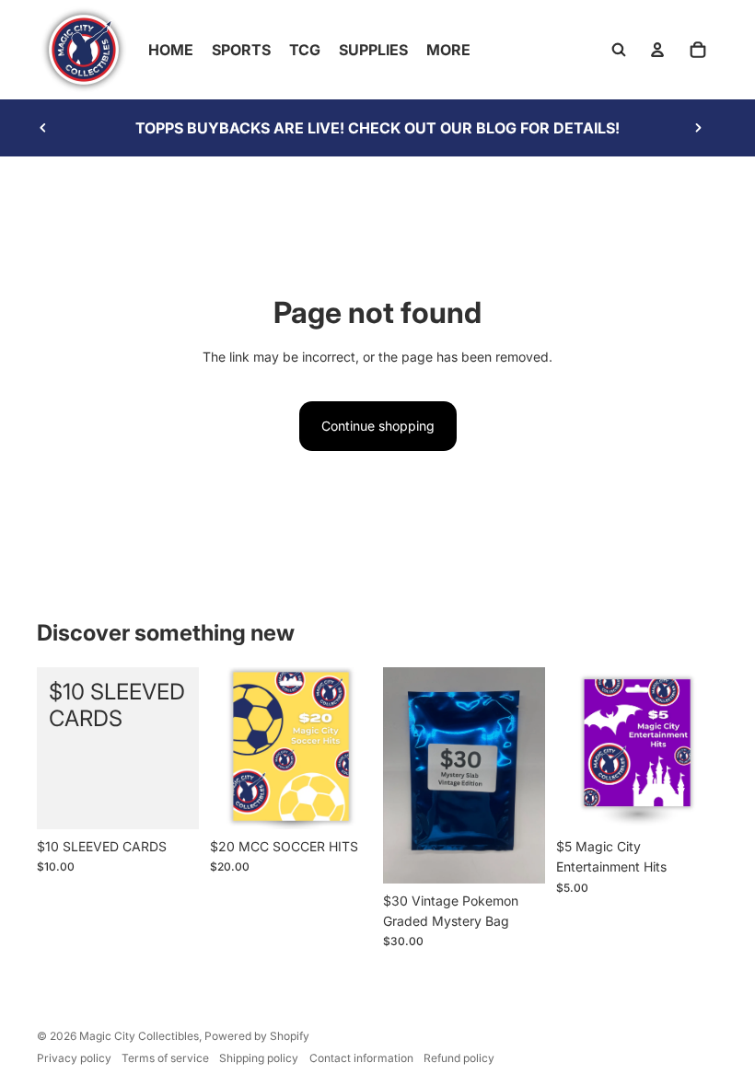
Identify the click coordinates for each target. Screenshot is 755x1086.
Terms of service (165, 1058)
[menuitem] (448, 49)
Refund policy (459, 1058)
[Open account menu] (657, 49)
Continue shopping (378, 425)
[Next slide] (698, 128)
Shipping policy (258, 1058)
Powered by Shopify (256, 1036)
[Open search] (618, 49)
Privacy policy (74, 1058)
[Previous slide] (43, 128)
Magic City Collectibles (139, 1036)
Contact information (361, 1058)
